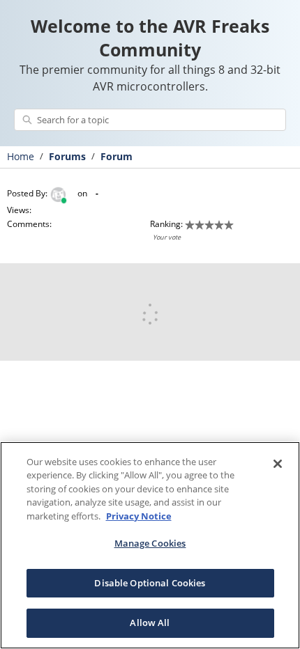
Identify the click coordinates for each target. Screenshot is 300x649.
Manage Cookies (150, 543)
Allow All (150, 622)
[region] (150, 545)
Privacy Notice (139, 516)
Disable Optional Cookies (149, 583)
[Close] (277, 463)
